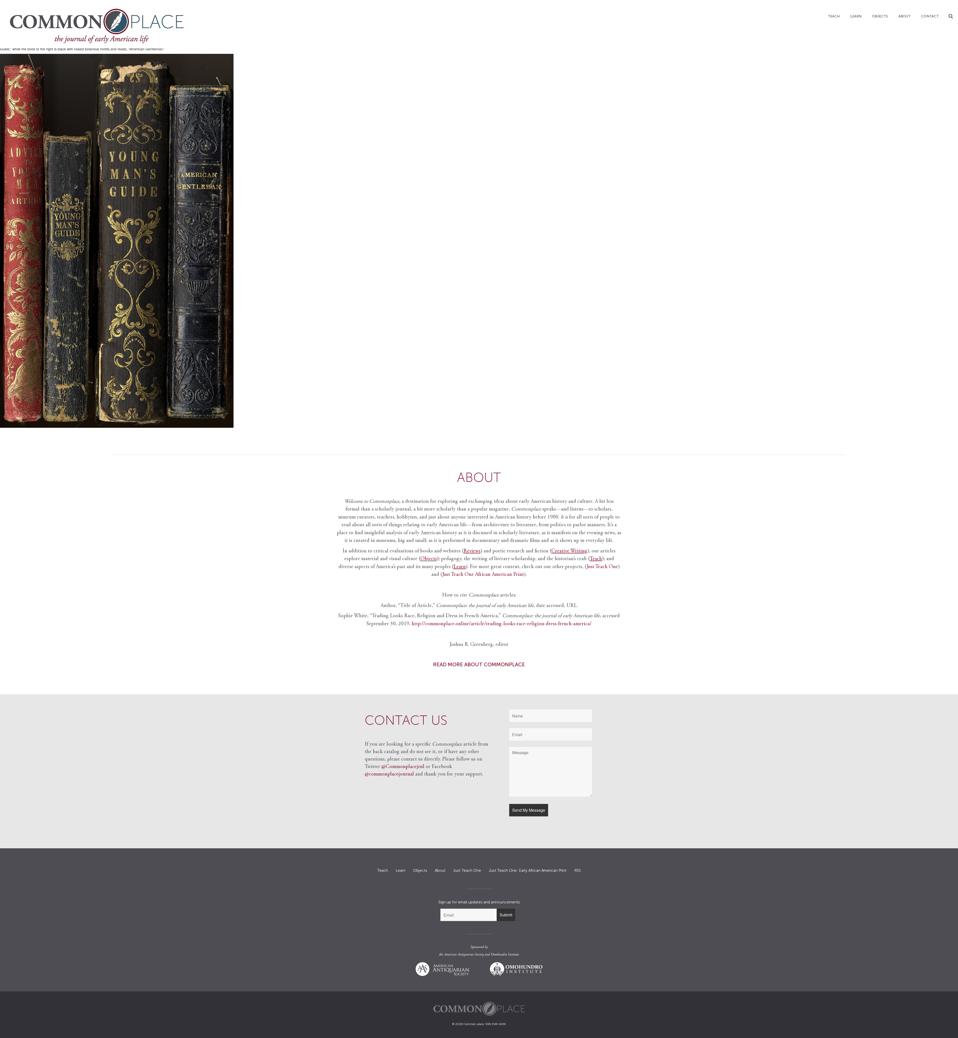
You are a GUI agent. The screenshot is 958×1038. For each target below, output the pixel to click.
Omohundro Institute (505, 954)
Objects (880, 16)
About (904, 16)
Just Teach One (602, 567)
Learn (855, 16)
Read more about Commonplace (479, 664)
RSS (577, 870)
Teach (834, 16)
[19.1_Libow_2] (479, 241)
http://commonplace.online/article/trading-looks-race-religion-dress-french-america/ (502, 624)
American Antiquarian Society (464, 954)
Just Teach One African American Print (483, 574)
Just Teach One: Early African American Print (528, 870)
